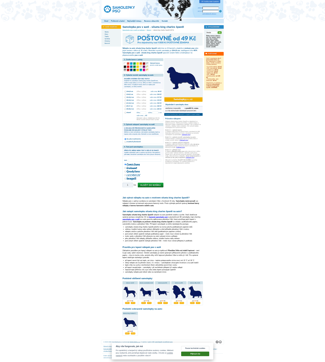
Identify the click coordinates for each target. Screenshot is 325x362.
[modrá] (131, 66)
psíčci (208, 40)
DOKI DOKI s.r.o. (135, 342)
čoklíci (208, 43)
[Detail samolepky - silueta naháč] (127, 302)
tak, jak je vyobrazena (133, 139)
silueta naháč (130, 283)
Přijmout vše (195, 354)
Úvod (106, 21)
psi (210, 37)
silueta (213, 43)
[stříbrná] (147, 63)
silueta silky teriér (195, 283)
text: (126, 160)
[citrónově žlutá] (137, 63)
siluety (217, 43)
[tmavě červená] (128, 70)
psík (207, 39)
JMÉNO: (200, 8)
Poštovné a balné (118, 21)
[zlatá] (147, 66)
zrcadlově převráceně (133, 141)
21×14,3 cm (130, 103)
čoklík (219, 42)
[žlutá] (137, 66)
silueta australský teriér (146, 283)
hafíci (211, 42)
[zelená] (134, 66)
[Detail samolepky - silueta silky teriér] (192, 302)
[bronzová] (147, 70)
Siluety (149, 30)
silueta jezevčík (162, 283)
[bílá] (125, 63)
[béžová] (140, 66)
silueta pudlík (179, 283)
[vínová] (144, 63)
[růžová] (144, 70)
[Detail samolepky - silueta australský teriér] (143, 302)
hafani (216, 40)
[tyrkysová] (140, 70)
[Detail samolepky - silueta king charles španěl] (127, 333)
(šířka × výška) (141, 91)
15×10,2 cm (130, 97)
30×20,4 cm (130, 109)
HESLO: (200, 11)
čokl (215, 42)
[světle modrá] (131, 63)
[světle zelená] (134, 63)
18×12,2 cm (130, 100)
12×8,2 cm (129, 94)
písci (211, 39)
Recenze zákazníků (151, 21)
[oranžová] (140, 63)
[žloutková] (137, 70)
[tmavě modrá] (131, 70)
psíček (215, 39)
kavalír (208, 46)
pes (207, 37)
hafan (212, 40)
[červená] (128, 66)
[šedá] (125, 70)
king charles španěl (212, 45)
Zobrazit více (186, 134)
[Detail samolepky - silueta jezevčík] (160, 302)
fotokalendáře (107, 349)
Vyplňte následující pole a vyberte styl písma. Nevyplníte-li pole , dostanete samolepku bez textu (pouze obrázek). (142, 152)
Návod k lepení (108, 346)
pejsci (218, 37)
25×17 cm (129, 106)
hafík (207, 42)
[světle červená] (128, 63)
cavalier (213, 46)
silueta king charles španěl (131, 313)
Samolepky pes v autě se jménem (134, 30)
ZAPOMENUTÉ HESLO (209, 13)
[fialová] (144, 66)
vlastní (128, 112)
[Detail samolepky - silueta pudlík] (176, 302)
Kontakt (165, 21)
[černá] (125, 66)
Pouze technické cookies (195, 348)
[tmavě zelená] (134, 70)
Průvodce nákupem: (173, 119)
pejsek (214, 37)
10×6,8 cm (129, 91)
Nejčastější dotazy (134, 21)
